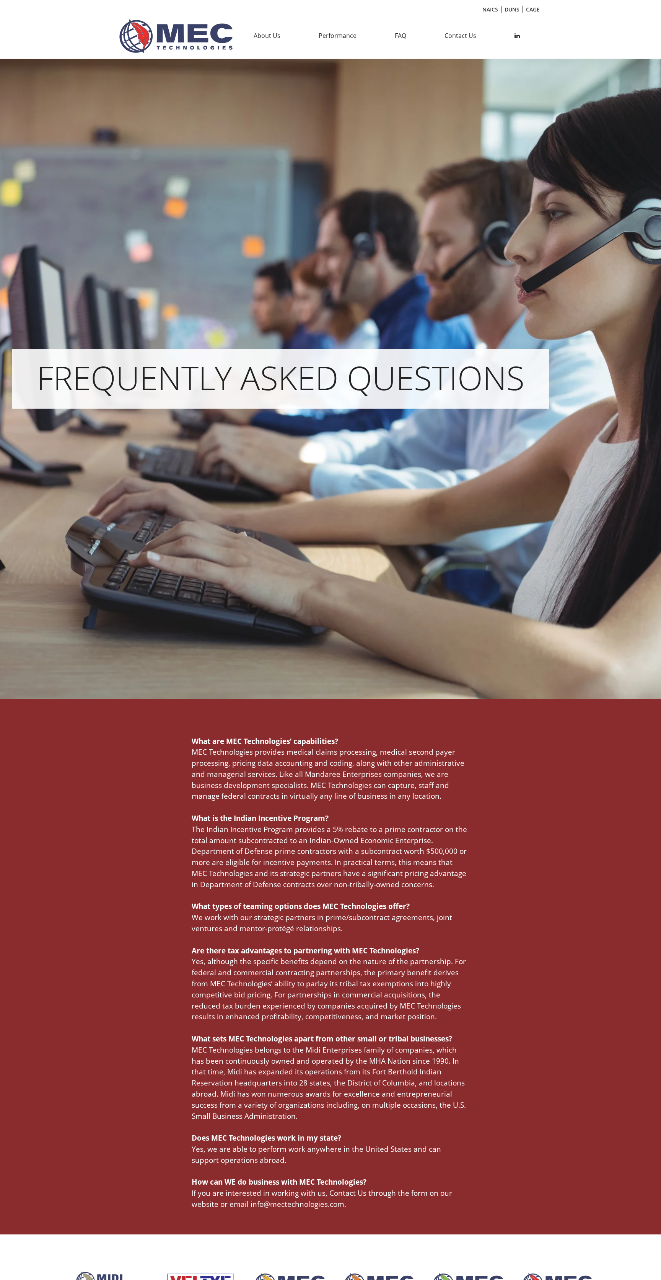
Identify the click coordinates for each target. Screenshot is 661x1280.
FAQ (400, 35)
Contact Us (460, 35)
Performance (338, 35)
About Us (267, 35)
